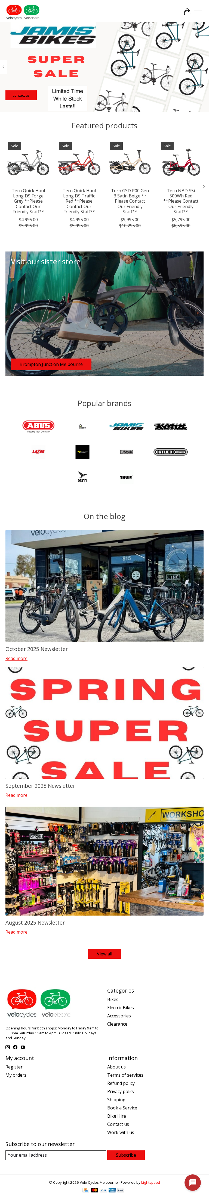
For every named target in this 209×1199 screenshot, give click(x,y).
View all (104, 954)
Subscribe (126, 1155)
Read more (16, 658)
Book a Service (122, 1108)
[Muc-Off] (126, 452)
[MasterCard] (94, 1191)
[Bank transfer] (120, 1191)
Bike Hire (116, 1116)
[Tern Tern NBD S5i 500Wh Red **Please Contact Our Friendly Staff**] (181, 162)
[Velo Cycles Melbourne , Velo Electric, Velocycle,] (22, 12)
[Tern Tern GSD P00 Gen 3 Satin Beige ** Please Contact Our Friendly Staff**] (130, 162)
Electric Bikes (120, 1008)
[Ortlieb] (170, 452)
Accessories (119, 1016)
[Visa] (103, 1191)
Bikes (112, 999)
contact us (21, 95)
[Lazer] (38, 452)
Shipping (116, 1100)
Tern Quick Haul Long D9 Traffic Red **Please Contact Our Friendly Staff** (79, 201)
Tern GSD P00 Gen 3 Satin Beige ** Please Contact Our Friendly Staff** (130, 201)
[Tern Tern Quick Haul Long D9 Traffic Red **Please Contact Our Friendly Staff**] (79, 162)
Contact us (118, 1124)
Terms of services (125, 1075)
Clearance (117, 1024)
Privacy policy (120, 1091)
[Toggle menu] (198, 12)
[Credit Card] (85, 1191)
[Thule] (126, 478)
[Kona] (170, 427)
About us (116, 1067)
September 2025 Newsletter (40, 785)
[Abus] (38, 427)
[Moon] (82, 452)
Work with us (120, 1132)
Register (14, 1067)
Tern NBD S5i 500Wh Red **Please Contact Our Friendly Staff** (180, 201)
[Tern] (82, 478)
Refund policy (121, 1083)
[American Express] (112, 1191)
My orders (15, 1075)
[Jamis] (126, 427)
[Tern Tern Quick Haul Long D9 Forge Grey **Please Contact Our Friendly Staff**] (28, 162)
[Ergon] (82, 427)
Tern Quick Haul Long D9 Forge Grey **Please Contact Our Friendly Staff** (28, 201)
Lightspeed (150, 1182)
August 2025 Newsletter (35, 922)
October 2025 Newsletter (36, 649)
